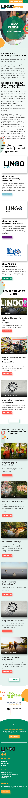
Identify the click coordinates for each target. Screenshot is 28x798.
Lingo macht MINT (7, 75)
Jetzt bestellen (14, 736)
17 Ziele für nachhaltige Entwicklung (13, 68)
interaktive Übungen (7, 66)
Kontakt (4, 765)
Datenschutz (5, 763)
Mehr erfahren (7, 194)
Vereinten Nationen (7, 72)
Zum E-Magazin (7, 330)
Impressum (4, 761)
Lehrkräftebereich (16, 1)
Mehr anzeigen (14, 420)
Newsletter (18, 7)
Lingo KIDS (19, 75)
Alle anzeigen (14, 679)
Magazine (20, 65)
